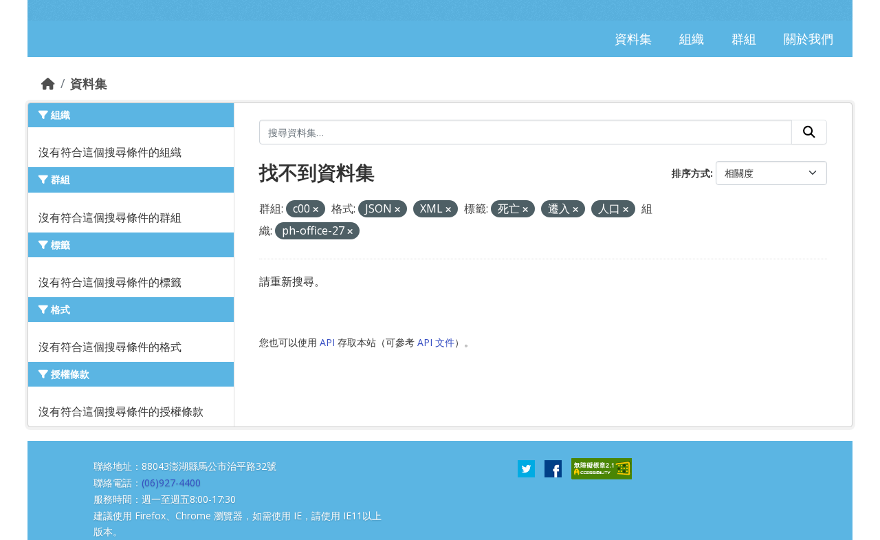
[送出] (809, 132)
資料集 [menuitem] (633, 38)
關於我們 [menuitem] (808, 38)
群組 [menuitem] (744, 38)
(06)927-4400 (171, 482)
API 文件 (435, 342)
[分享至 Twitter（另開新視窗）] (526, 467)
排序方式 (691, 173)
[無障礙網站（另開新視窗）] (601, 467)
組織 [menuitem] (691, 38)
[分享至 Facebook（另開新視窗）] (553, 467)
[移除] (315, 209)
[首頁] (48, 83)
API (327, 342)
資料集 (88, 83)
